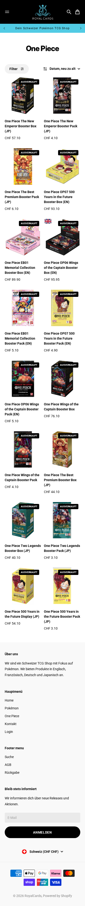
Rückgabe (12, 772)
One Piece (12, 716)
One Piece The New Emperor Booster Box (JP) (20, 126)
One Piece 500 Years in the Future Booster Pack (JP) (62, 616)
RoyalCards (33, 896)
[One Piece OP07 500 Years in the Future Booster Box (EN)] (62, 166)
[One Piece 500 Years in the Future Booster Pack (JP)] (62, 586)
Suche (9, 757)
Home (9, 700)
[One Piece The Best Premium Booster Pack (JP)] (23, 166)
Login (9, 732)
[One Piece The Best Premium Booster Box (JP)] (62, 449)
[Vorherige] (7, 28)
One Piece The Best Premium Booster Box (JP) (60, 480)
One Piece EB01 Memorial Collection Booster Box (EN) (20, 268)
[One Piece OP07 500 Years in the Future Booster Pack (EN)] (62, 308)
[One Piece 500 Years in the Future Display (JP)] (23, 586)
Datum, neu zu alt (63, 69)
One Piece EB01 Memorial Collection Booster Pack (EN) (20, 338)
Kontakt (11, 724)
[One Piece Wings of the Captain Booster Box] (62, 379)
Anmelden (42, 832)
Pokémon (12, 708)
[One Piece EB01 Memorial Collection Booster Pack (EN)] (23, 308)
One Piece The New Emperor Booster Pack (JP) (60, 126)
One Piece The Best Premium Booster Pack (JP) (22, 197)
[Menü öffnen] (7, 12)
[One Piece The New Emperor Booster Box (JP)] (23, 95)
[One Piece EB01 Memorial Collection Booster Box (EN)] (23, 237)
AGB (8, 765)
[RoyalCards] (42, 12)
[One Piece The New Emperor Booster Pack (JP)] (62, 95)
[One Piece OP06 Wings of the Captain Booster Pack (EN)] (23, 379)
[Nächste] (80, 28)
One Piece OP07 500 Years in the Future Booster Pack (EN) (59, 338)
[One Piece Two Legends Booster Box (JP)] (23, 520)
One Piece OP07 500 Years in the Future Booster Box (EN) (59, 197)
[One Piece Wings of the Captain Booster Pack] (23, 449)
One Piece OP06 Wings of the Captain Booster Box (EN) (61, 268)
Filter (13, 69)
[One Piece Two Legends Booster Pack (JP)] (62, 520)
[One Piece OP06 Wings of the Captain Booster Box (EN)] (62, 237)
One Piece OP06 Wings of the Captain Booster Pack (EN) (22, 409)
